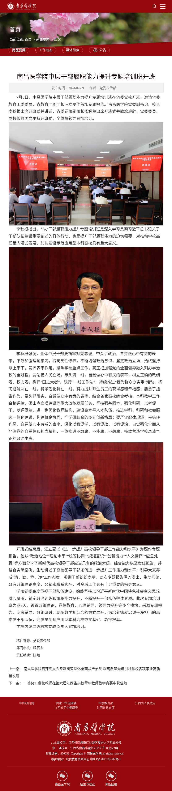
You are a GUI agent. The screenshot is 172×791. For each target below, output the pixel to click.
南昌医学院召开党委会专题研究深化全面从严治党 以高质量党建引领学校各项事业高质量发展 (84, 672)
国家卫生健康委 (66, 703)
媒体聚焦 (72, 50)
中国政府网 (26, 703)
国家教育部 (105, 703)
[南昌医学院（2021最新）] (21, 6)
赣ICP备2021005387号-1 (105, 759)
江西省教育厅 (106, 707)
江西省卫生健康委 (66, 707)
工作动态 (45, 50)
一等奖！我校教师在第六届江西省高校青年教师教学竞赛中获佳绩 (68, 683)
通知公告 (99, 50)
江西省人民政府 (145, 703)
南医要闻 (43, 39)
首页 (28, 39)
